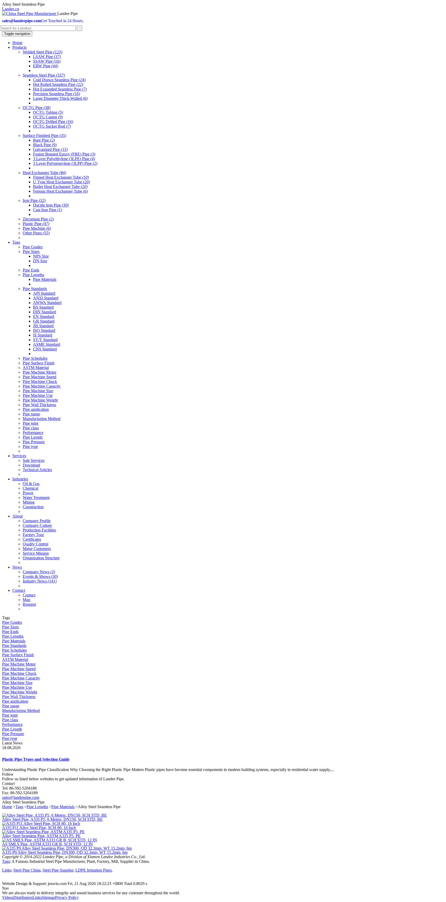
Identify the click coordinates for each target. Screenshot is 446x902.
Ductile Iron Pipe (51, 205)
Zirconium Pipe (38, 219)
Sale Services (33, 460)
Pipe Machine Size (38, 391)
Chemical (30, 488)
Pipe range (31, 414)
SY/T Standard (45, 340)
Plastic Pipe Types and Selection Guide (35, 759)
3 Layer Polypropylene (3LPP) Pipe (65, 163)
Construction (33, 507)
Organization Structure (41, 558)
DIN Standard (44, 312)
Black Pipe (45, 145)
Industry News (40, 581)
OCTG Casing (48, 117)
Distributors (23, 897)
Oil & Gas (31, 483)
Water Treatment (36, 497)
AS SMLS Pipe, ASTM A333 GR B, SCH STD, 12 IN (47, 844)
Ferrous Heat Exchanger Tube (60, 191)
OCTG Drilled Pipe (53, 121)
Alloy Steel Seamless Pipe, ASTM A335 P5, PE (41, 836)
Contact (29, 595)
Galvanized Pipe (50, 149)
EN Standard (43, 316)
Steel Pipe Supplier (58, 870)
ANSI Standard (45, 298)
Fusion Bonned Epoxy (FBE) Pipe (64, 154)
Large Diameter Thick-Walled (60, 98)
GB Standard (43, 321)
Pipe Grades (33, 247)
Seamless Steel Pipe (44, 75)
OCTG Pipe (36, 107)
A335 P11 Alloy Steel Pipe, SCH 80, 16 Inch (39, 827)
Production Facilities (39, 530)
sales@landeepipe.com (20, 797)
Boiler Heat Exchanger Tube (60, 186)
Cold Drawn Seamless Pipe (59, 80)
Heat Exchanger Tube (44, 172)
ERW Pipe (45, 66)
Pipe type (30, 446)
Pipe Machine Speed (39, 377)
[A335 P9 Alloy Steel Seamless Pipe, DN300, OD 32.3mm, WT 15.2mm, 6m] (67, 848)
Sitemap (48, 897)
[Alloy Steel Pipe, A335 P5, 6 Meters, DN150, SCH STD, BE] (54, 815)
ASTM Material (36, 367)
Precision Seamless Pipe (56, 94)
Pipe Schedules (35, 358)
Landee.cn (10, 9)
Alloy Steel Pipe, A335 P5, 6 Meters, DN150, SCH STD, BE (52, 819)
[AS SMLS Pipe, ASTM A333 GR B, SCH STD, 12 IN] (49, 840)
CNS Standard (45, 349)
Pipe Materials (44, 279)
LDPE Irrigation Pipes (93, 870)
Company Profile (37, 521)
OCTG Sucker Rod (52, 126)
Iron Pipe (34, 200)
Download (31, 465)
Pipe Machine (37, 228)
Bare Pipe (44, 140)
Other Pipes (36, 233)
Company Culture (37, 525)
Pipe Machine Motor (39, 372)
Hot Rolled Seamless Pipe (58, 84)
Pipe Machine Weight (40, 400)
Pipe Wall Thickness (39, 405)
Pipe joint (30, 423)
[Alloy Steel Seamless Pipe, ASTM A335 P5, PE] (43, 832)
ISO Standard (44, 330)
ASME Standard (46, 344)
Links (6, 870)
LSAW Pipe (47, 56)
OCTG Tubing (48, 112)
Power (28, 493)
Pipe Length (33, 437)
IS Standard (42, 335)
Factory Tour (33, 534)
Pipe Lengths (33, 275)
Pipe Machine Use (38, 395)
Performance (33, 432)
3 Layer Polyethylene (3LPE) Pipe (64, 159)
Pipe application (36, 409)
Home (7, 807)
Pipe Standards (35, 288)
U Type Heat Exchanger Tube (61, 182)
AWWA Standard (47, 302)
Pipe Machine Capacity (42, 386)
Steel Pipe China (27, 870)
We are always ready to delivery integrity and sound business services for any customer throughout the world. (91, 893)
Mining (29, 502)
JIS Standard (43, 326)
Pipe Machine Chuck (40, 381)
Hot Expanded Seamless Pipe (60, 89)
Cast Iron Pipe (47, 210)
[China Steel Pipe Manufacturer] (29, 13)
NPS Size (41, 256)
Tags (19, 807)
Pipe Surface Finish (38, 363)
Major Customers (37, 548)
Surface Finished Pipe (44, 135)
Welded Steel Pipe (42, 52)
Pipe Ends (31, 270)
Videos (7, 897)
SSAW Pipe (46, 61)
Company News (39, 572)
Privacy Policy (67, 897)
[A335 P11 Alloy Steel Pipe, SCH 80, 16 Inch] (41, 823)
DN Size (40, 261)
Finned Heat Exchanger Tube (61, 177)
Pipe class (31, 428)
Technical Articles (37, 470)
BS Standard (43, 307)
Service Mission (36, 553)
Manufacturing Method (41, 418)
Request (29, 604)
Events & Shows (40, 576)
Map (26, 599)
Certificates (32, 539)
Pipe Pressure (34, 442)
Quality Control (35, 544)
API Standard (44, 293)
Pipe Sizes (31, 251)
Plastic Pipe (36, 224)
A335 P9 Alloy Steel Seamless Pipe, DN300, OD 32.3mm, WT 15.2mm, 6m (65, 852)
